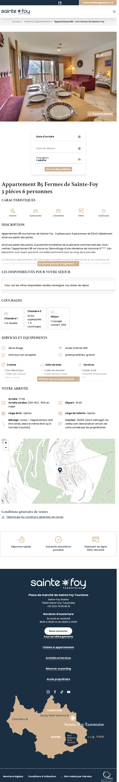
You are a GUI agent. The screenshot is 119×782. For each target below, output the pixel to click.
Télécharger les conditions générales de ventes (35, 517)
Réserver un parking (58, 668)
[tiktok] (61, 691)
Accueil (16, 21)
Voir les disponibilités (58, 169)
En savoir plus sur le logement (56, 263)
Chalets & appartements (58, 647)
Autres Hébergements (96, 3)
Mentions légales (13, 776)
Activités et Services (58, 658)
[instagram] (48, 691)
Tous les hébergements (58, 636)
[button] (61, 473)
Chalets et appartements (37, 21)
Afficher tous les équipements (56, 379)
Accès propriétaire (58, 679)
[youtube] (68, 691)
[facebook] (55, 691)
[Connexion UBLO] (3, 780)
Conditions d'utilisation (42, 776)
